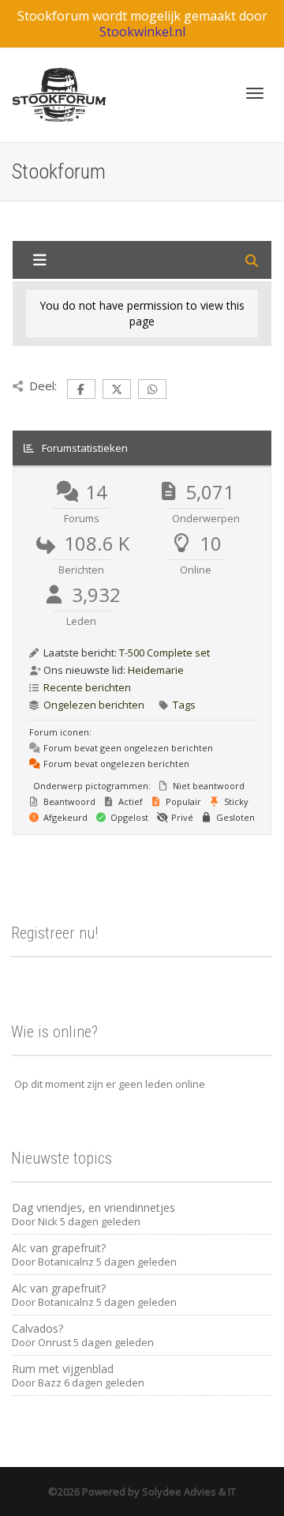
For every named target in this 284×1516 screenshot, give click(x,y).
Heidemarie (156, 670)
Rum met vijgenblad (63, 1368)
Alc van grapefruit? (59, 1247)
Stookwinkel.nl (142, 31)
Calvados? (37, 1328)
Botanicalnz (66, 1262)
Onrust (54, 1342)
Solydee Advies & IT (188, 1491)
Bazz (50, 1382)
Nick (48, 1221)
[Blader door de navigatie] (254, 93)
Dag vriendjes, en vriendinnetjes (93, 1207)
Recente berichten (87, 687)
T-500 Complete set (164, 652)
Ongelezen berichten (93, 705)
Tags (184, 705)
